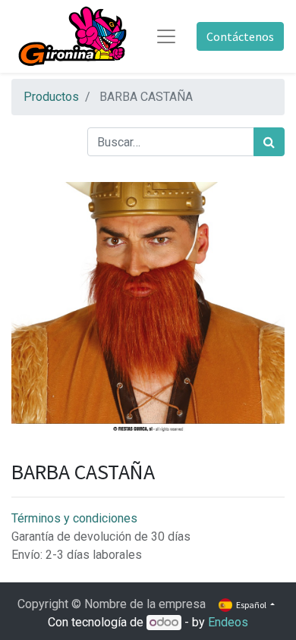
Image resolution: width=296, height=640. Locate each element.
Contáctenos (240, 36)
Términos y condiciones (74, 518)
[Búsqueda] (269, 141)
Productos (51, 96)
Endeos (228, 622)
